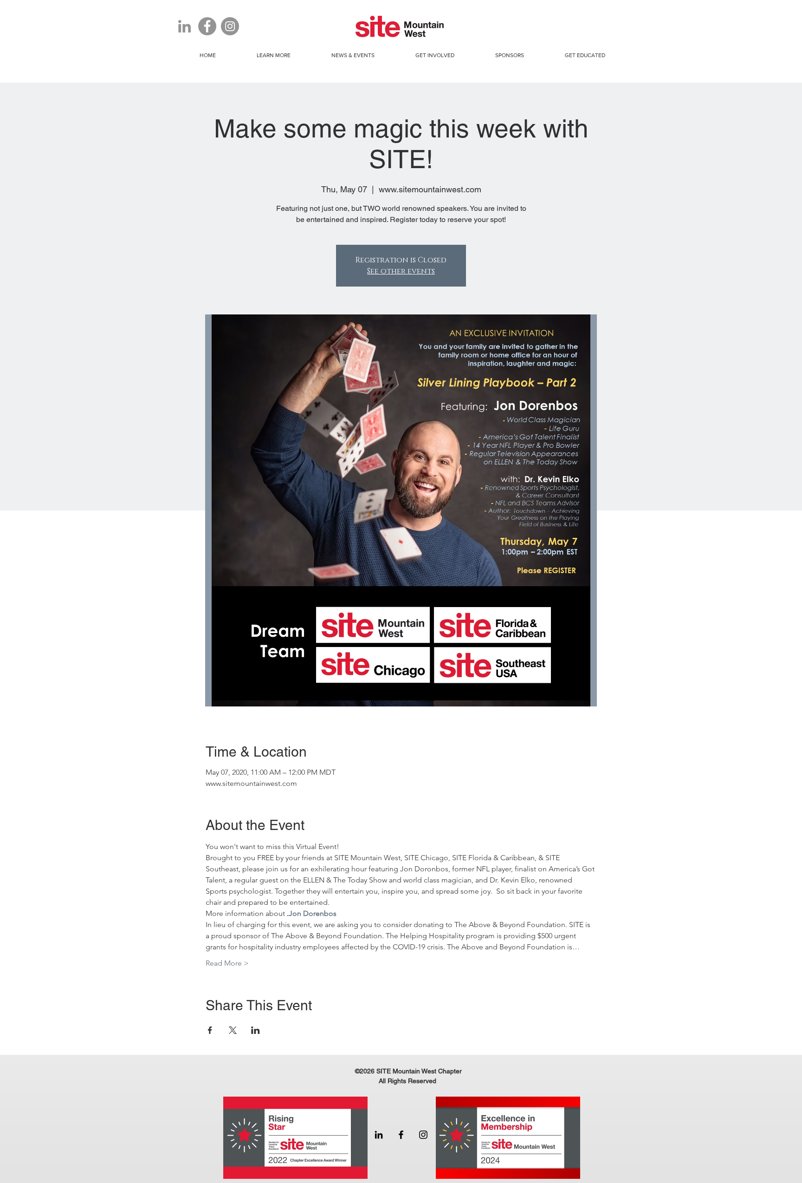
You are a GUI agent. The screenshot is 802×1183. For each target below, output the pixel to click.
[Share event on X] (232, 1030)
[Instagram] (230, 26)
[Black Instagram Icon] (423, 1134)
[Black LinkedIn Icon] (378, 1134)
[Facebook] (207, 26)
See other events (401, 271)
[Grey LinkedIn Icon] (184, 26)
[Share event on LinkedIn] (255, 1030)
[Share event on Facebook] (210, 1030)
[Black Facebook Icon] (401, 1134)
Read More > (227, 963)
